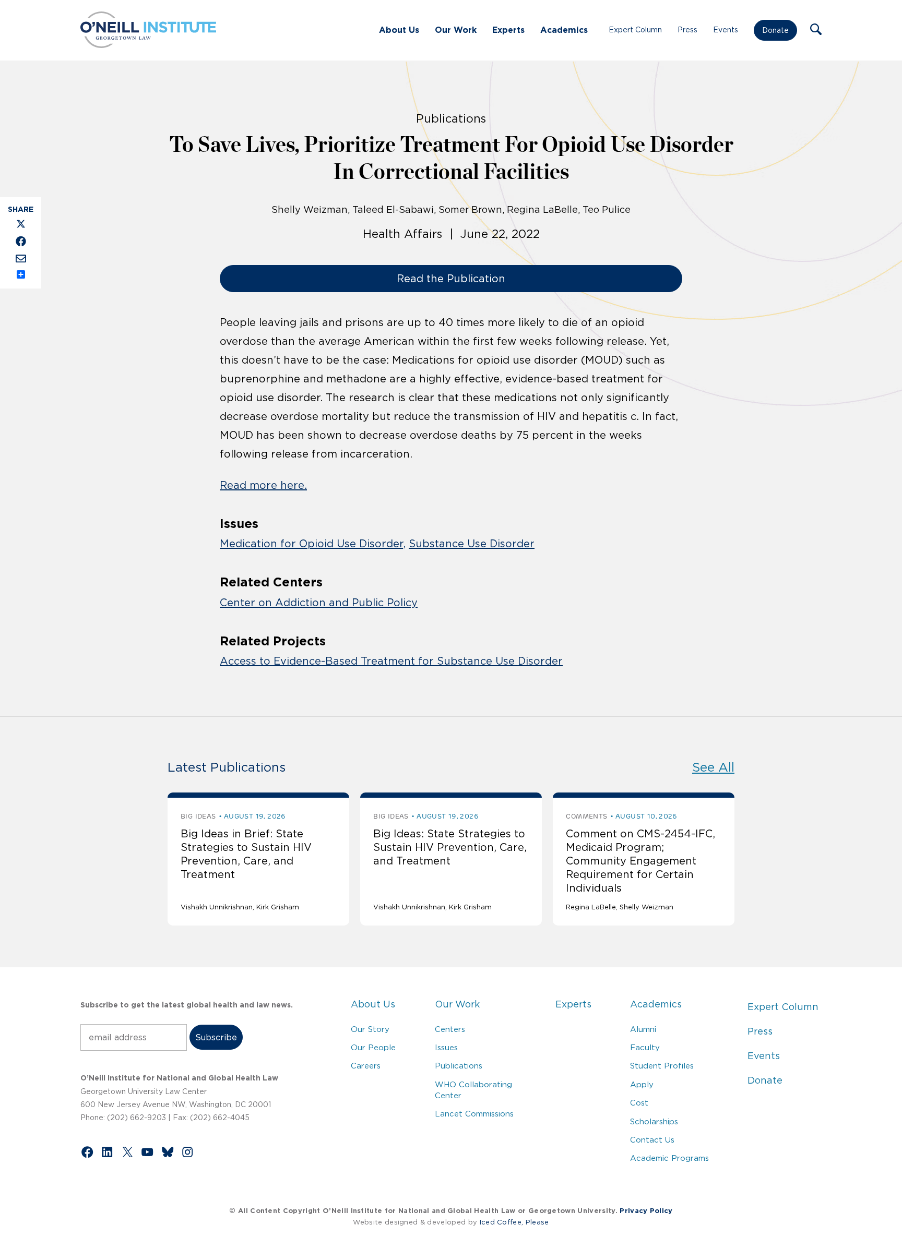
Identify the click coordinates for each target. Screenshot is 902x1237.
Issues (446, 1047)
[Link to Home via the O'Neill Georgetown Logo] (148, 45)
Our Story (370, 1029)
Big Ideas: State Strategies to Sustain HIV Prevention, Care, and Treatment (450, 847)
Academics (564, 29)
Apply (642, 1084)
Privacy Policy (646, 1211)
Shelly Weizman (309, 210)
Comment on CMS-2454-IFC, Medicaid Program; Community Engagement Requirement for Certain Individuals (640, 861)
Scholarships (654, 1121)
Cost (639, 1102)
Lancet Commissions (474, 1113)
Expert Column (635, 30)
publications (451, 118)
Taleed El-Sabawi (393, 210)
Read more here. (263, 485)
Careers (366, 1065)
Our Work (456, 29)
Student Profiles (662, 1065)
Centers (450, 1029)
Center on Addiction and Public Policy (319, 602)
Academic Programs (669, 1158)
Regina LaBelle (542, 210)
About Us (399, 29)
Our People (373, 1047)
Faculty (645, 1047)
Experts (508, 29)
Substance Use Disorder (472, 543)
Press (687, 30)
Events (725, 30)
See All (713, 767)
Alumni (643, 1029)
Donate (775, 30)
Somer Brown (470, 210)
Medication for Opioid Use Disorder (311, 543)
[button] (816, 30)
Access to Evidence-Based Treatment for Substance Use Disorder (391, 661)
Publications (458, 1065)
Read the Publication (451, 278)
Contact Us (652, 1139)
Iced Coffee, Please (514, 1222)
